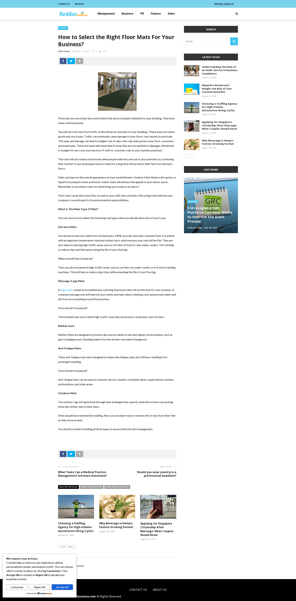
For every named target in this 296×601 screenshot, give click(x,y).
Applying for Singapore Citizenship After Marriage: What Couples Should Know (157, 529)
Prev (63, 546)
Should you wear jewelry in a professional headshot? (156, 474)
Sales (171, 13)
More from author (91, 486)
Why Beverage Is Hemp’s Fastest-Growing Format (116, 525)
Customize (17, 587)
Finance (156, 13)
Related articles (68, 486)
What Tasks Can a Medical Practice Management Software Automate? (82, 474)
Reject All (39, 587)
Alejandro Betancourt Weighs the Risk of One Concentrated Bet (217, 88)
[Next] (192, 156)
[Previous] (186, 156)
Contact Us (64, 4)
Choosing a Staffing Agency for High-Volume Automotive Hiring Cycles (75, 527)
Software (193, 201)
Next (70, 546)
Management (106, 13)
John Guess (64, 51)
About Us (79, 4)
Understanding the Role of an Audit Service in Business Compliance (219, 70)
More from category (117, 486)
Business (127, 13)
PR (142, 13)
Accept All (62, 587)
